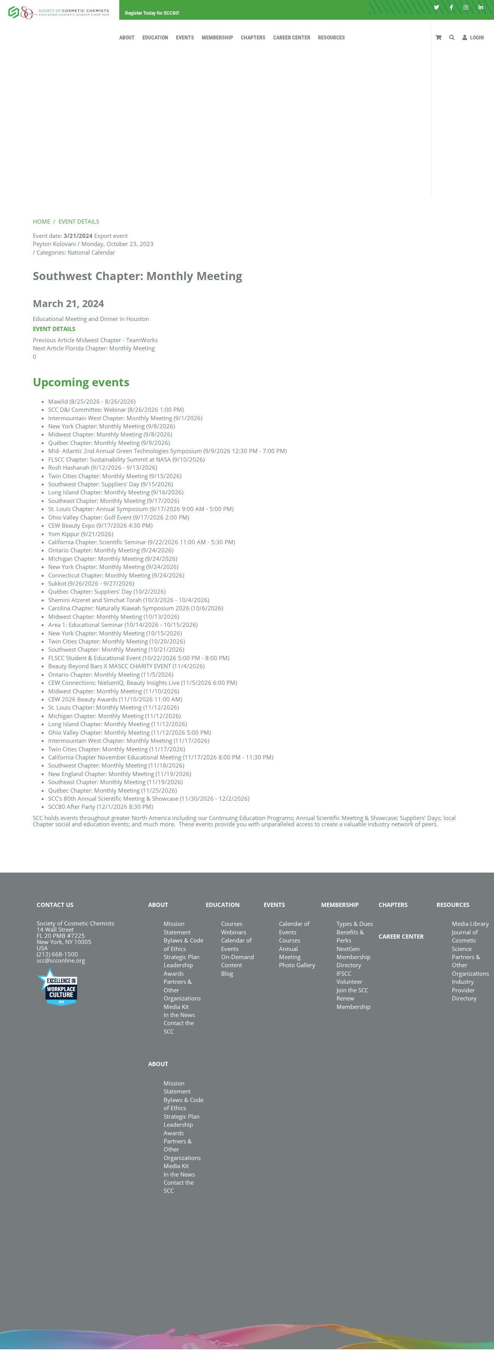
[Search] (451, 37)
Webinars (233, 932)
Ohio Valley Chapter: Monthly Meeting (129, 732)
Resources (331, 37)
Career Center (291, 37)
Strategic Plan (182, 957)
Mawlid (91, 401)
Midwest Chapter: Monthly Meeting (110, 434)
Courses (231, 923)
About (127, 37)
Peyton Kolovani (54, 244)
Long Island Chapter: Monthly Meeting (115, 492)
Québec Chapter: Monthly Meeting (109, 443)
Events (185, 37)
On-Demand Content (237, 961)
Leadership (178, 965)
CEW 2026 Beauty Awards (115, 699)
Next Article (48, 348)
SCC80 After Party (100, 806)
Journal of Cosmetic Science (465, 940)
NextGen (348, 949)
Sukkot (91, 583)
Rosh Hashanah (102, 467)
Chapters (253, 37)
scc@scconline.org (61, 960)
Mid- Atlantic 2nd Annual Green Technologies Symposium (167, 451)
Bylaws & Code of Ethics (183, 1104)
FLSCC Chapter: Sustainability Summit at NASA (126, 459)
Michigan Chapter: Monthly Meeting (112, 558)
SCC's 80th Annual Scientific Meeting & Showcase (148, 798)
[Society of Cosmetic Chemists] (56, 10)
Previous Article (53, 340)
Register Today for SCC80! (152, 13)
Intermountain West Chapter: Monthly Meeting (125, 418)
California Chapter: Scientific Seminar (141, 542)
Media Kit (176, 1006)
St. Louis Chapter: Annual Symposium (140, 509)
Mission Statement (177, 928)
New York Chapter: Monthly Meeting (111, 426)
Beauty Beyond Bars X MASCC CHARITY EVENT (126, 666)
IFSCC (344, 973)
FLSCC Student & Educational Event (138, 658)
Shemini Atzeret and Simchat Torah (128, 600)
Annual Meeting (290, 953)
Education (155, 37)
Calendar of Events (294, 928)
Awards (174, 973)
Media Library (470, 923)
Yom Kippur (80, 534)
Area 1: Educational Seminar (123, 624)
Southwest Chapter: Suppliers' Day (110, 484)
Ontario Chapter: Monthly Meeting (110, 550)
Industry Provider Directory (464, 990)
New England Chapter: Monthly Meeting (119, 774)
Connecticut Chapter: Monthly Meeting (116, 575)
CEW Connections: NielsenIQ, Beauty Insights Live (142, 682)
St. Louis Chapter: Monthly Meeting (113, 707)
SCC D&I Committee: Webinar (116, 409)
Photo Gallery (297, 965)
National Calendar (91, 252)
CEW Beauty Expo (100, 525)
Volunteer (349, 981)
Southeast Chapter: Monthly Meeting (113, 500)
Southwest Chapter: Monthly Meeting (116, 649)
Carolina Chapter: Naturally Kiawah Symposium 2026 (135, 608)
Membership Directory (353, 961)
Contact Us (55, 905)
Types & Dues (355, 923)
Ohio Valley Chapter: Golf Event (118, 517)
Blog (227, 973)
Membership (217, 37)
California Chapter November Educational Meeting (160, 757)
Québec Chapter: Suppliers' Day (107, 591)
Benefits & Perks (350, 936)
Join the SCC (352, 990)
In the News (179, 1015)
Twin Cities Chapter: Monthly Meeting (114, 476)
